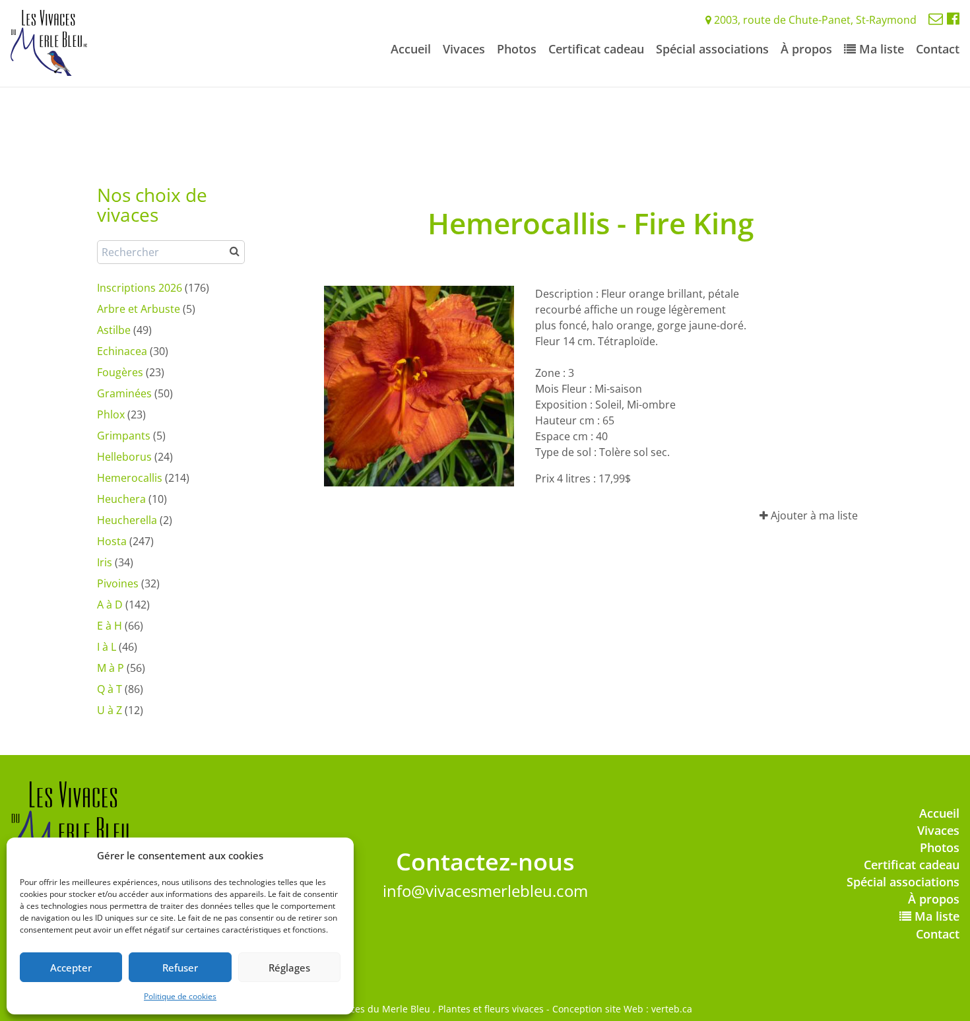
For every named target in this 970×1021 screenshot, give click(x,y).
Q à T (109, 689)
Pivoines (118, 583)
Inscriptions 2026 (139, 287)
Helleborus (124, 456)
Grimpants (123, 435)
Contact (937, 49)
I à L (106, 647)
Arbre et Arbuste (138, 309)
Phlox (111, 414)
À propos (806, 49)
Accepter (71, 967)
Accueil (411, 49)
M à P (110, 668)
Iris (104, 562)
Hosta (112, 541)
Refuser (180, 967)
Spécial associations (712, 49)
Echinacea (122, 351)
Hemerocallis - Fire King (591, 223)
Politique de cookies (180, 996)
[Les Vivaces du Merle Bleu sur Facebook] (953, 18)
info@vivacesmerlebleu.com (485, 891)
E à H (109, 625)
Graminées (124, 393)
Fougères (120, 372)
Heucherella (127, 520)
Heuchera (121, 499)
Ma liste (880, 49)
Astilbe (114, 330)
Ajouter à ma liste (813, 515)
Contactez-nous (485, 861)
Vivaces (464, 49)
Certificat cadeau (596, 49)
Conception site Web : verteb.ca (622, 1009)
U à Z (109, 710)
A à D (110, 604)
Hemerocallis (129, 478)
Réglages (289, 967)
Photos (516, 49)
